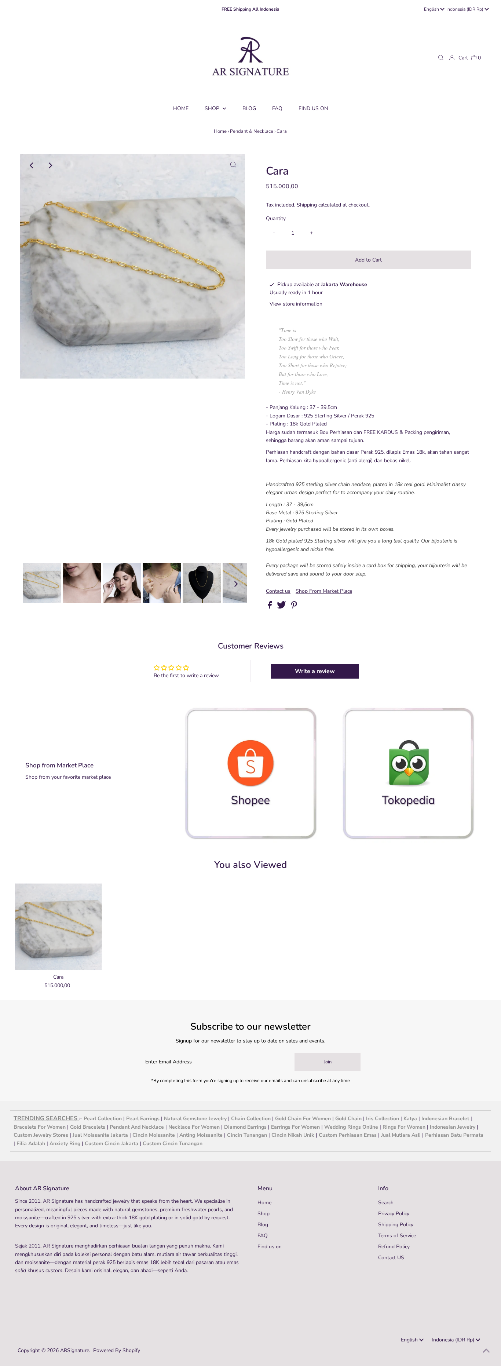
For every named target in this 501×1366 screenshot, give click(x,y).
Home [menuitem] (181, 108)
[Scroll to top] (486, 1351)
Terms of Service (397, 1235)
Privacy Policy (393, 1213)
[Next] (50, 165)
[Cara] (58, 926)
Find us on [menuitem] (313, 108)
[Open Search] (441, 58)
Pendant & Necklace (251, 131)
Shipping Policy (395, 1224)
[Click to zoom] (233, 165)
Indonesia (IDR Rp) (465, 9)
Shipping (307, 204)
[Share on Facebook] (270, 606)
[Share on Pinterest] (294, 606)
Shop (213, 108)
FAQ (262, 1235)
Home (220, 131)
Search (386, 1202)
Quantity (276, 218)
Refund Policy (394, 1246)
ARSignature (74, 1350)
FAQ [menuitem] (277, 108)
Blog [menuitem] (249, 108)
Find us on (269, 1246)
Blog (262, 1224)
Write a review (315, 671)
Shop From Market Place (324, 591)
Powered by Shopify (116, 1350)
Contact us (278, 591)
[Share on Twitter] (282, 606)
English (432, 9)
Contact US (391, 1257)
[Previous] (32, 165)
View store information (296, 303)
